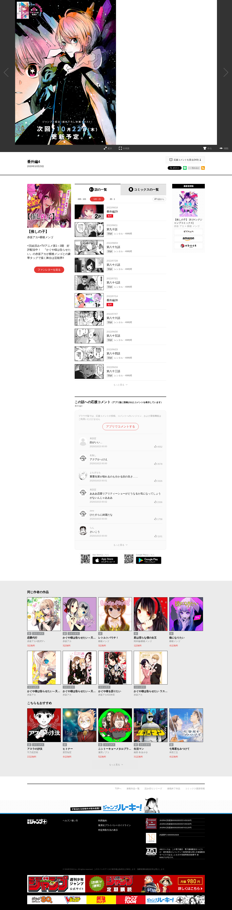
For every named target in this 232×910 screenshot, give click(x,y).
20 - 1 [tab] (112, 199)
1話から (160, 199)
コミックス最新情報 (195, 788)
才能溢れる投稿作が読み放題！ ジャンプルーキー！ (116, 805)
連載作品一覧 (133, 788)
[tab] (98, 189)
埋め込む (196, 168)
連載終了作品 (173, 788)
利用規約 (102, 820)
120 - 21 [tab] (97, 199)
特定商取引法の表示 (108, 830)
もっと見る (118, 385)
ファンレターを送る (49, 269)
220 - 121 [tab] (82, 199)
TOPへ (118, 788)
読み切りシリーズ (153, 788)
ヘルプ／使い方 (70, 820)
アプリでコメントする (120, 426)
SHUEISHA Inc (71, 869)
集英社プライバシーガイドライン (114, 825)
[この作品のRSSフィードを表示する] (203, 168)
